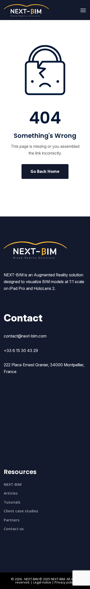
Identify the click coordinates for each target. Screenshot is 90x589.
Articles (11, 493)
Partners (12, 519)
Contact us (14, 528)
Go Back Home (45, 171)
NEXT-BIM (13, 484)
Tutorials (12, 502)
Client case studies (21, 510)
